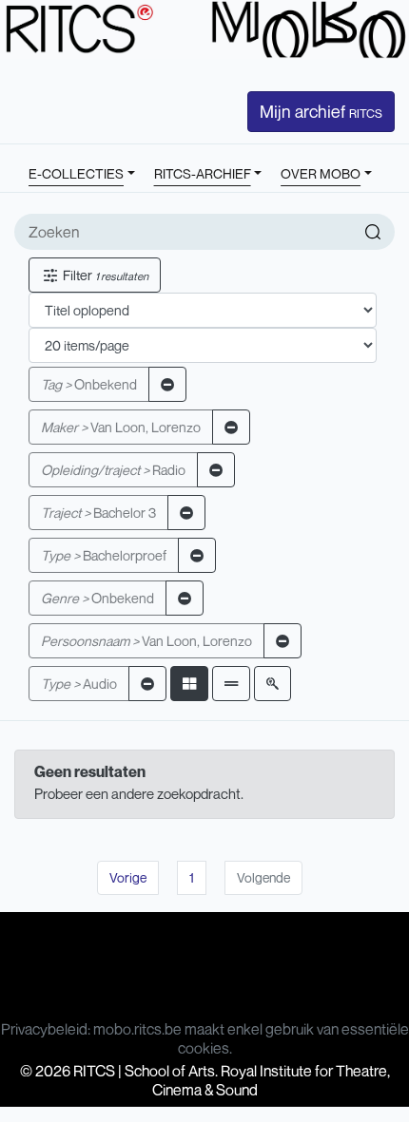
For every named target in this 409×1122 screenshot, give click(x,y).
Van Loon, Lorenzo (121, 427)
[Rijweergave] (231, 683)
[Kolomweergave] (189, 683)
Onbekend (89, 384)
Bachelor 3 (98, 512)
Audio (79, 683)
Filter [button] (104, 275)
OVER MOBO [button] (320, 173)
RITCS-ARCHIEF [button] (202, 173)
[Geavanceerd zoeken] (272, 683)
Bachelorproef (103, 555)
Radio (113, 470)
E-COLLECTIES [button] (76, 173)
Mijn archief (321, 111)
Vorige (127, 877)
